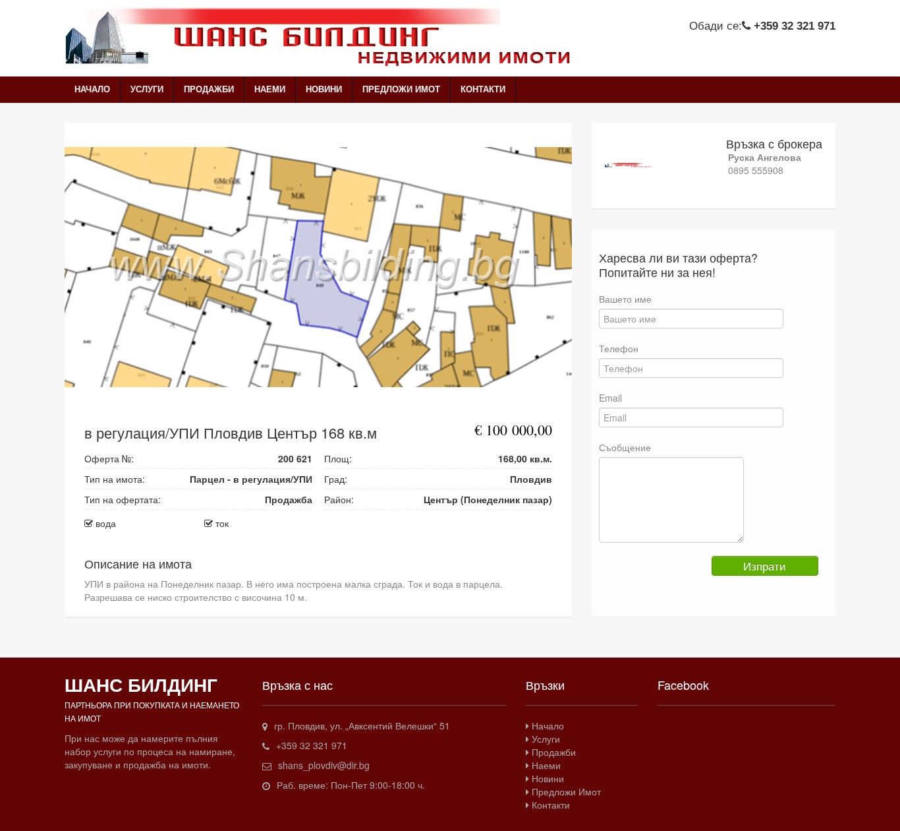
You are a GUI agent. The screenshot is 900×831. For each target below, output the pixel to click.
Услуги (146, 89)
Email (610, 397)
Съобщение (625, 447)
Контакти (483, 89)
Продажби (209, 89)
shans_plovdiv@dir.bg (324, 765)
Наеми (269, 89)
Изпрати (764, 566)
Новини (324, 89)
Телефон (618, 348)
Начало (92, 89)
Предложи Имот (401, 89)
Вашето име (625, 298)
